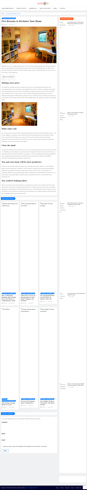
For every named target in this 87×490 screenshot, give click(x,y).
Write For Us (78, 487)
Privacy (72, 487)
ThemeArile (34, 487)
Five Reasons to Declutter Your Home (13, 13)
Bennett (5, 24)
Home (3, 13)
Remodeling (33, 8)
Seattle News (28, 487)
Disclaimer (67, 487)
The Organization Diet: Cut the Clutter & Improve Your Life (47, 297)
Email (3, 440)
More (55, 8)
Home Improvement (8, 8)
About (57, 487)
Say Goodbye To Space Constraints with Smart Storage (47, 402)
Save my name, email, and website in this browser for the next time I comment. (25, 446)
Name (4, 433)
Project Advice (21, 8)
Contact (62, 487)
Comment (4, 422)
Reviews (62, 8)
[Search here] (85, 9)
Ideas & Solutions (45, 8)
